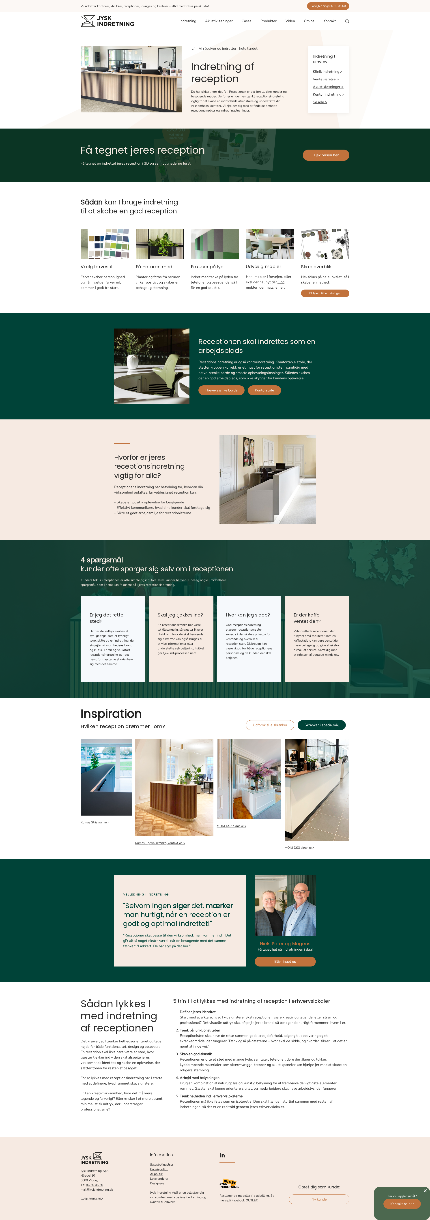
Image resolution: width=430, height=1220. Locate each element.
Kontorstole (264, 390)
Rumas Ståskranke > (95, 822)
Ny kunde (319, 1199)
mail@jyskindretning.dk (97, 1190)
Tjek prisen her (326, 155)
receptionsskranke (174, 625)
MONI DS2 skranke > (231, 826)
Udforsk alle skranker (270, 725)
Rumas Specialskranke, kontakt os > (160, 843)
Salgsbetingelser (161, 1164)
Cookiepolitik (159, 1169)
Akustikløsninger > (328, 86)
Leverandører (159, 1179)
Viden (290, 21)
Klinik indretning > (327, 71)
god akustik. (210, 287)
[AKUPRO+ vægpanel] (215, 243)
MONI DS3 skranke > (299, 848)
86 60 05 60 (94, 1185)
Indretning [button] (188, 21)
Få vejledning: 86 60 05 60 (328, 6)
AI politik (156, 1174)
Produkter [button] (268, 21)
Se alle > (320, 102)
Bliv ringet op (285, 961)
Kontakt (329, 21)
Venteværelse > (326, 79)
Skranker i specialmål (322, 725)
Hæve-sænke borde (221, 390)
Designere (157, 1183)
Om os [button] (309, 21)
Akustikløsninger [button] (219, 21)
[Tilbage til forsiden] (107, 21)
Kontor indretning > (328, 94)
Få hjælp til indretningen (325, 293)
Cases (247, 21)
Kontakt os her (402, 1203)
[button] (347, 21)
